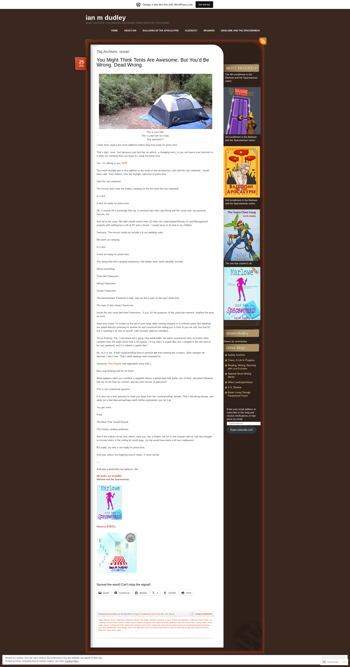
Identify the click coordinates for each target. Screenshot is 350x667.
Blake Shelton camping (154, 620)
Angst (136, 614)
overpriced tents (117, 625)
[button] (156, 101)
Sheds (171, 614)
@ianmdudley (237, 333)
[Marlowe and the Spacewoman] (109, 519)
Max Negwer (115, 363)
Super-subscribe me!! (241, 429)
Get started (204, 4)
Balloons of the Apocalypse (161, 30)
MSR (124, 163)
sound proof (166, 625)
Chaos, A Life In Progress (241, 360)
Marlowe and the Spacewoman (240, 30)
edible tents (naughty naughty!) (138, 622)
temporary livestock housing (197, 625)
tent (100, 628)
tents (130, 628)
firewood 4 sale (162, 622)
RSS (262, 43)
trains (118, 630)
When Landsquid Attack (240, 382)
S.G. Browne (234, 387)
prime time (129, 625)
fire (153, 622)
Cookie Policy (72, 661)
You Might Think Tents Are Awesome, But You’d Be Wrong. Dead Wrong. (153, 62)
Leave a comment (203, 614)
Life (166, 614)
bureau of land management (177, 620)
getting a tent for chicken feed (182, 622)
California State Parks (199, 620)
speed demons (178, 625)
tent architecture (109, 628)
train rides (111, 630)
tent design (122, 628)
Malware (209, 30)
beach (113, 620)
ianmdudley (112, 614)
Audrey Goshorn (236, 355)
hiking (198, 622)
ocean (106, 625)
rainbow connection (142, 625)
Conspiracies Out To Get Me (152, 614)
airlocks (107, 620)
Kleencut (191, 30)
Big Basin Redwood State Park (130, 620)
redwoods (156, 625)
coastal (121, 622)
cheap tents (112, 622)
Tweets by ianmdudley (235, 341)
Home (114, 30)
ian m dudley (106, 17)
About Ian (130, 30)
